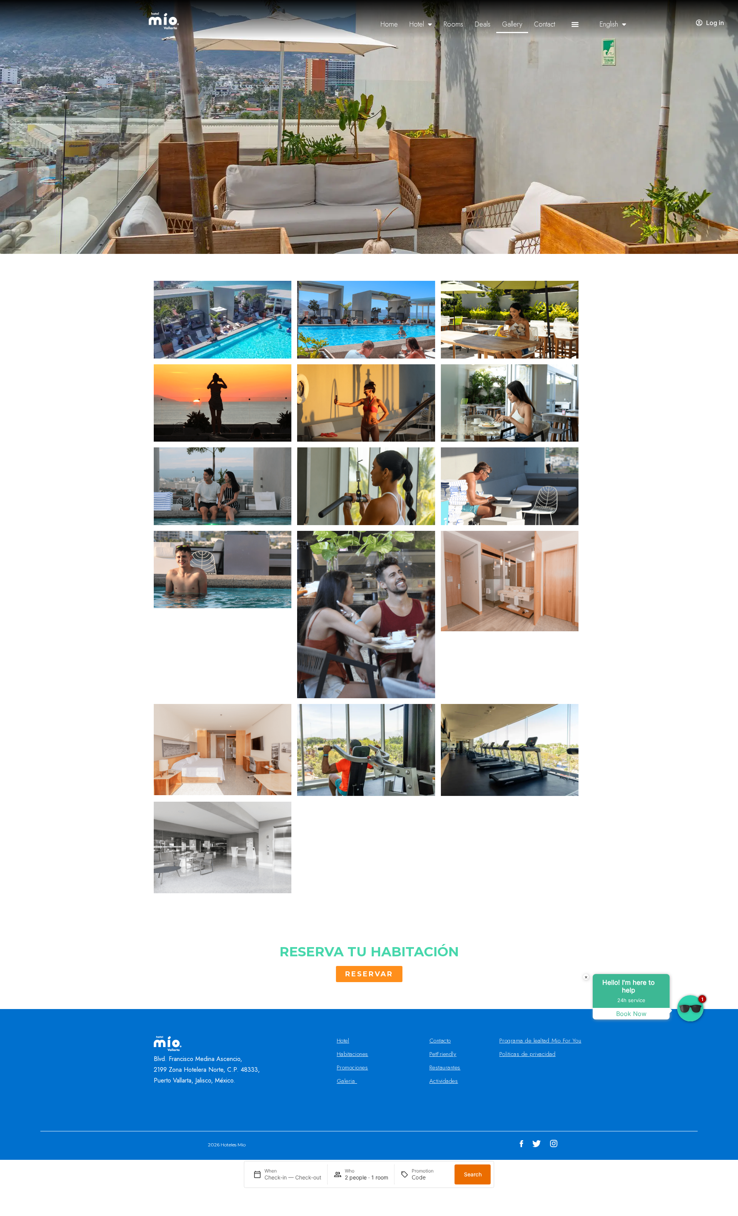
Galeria (347, 1081)
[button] (575, 24)
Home (389, 24)
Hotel (416, 24)
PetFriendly (443, 1054)
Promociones (352, 1067)
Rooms (453, 24)
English (609, 24)
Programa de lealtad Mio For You (540, 1040)
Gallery (512, 24)
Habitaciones (352, 1054)
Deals (482, 24)
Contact (544, 24)
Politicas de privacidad (527, 1054)
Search (473, 1174)
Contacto (440, 1040)
